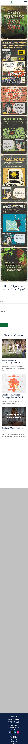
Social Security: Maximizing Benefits (11, 361)
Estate (14, 743)
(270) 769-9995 (16, 719)
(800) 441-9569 (16, 721)
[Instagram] (18, 732)
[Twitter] (12, 732)
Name (1, 292)
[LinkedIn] (15, 732)
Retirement (14, 739)
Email (1, 302)
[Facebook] (10, 732)
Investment (14, 741)
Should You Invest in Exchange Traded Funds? (13, 396)
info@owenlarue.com (14, 729)
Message (2, 311)
